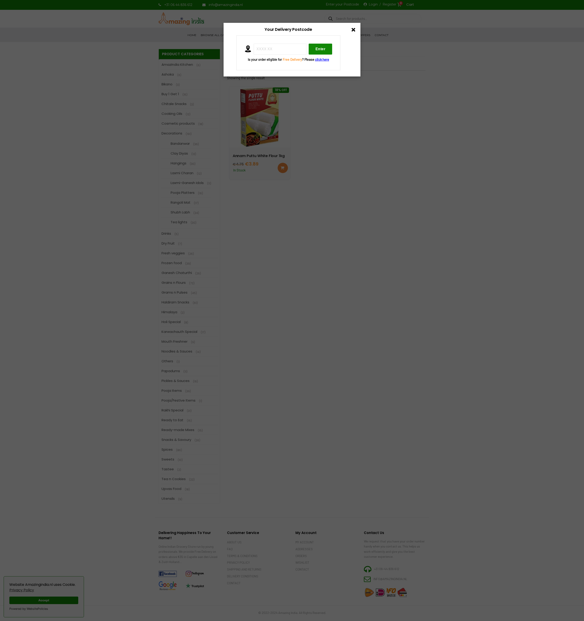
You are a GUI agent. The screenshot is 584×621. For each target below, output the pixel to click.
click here (322, 59)
